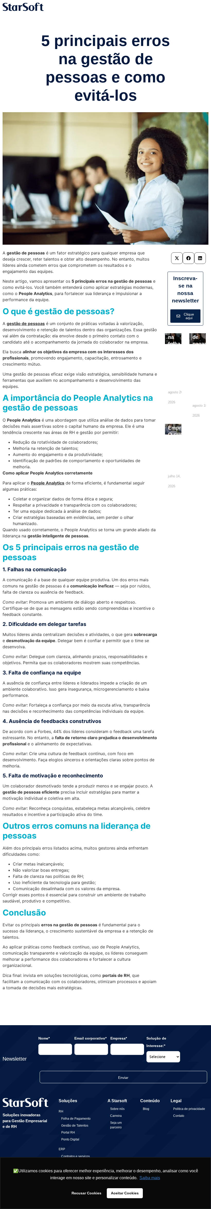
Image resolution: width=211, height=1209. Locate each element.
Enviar (123, 1077)
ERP (62, 1149)
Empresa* (118, 1038)
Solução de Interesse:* (156, 1042)
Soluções (68, 1101)
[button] (177, 258)
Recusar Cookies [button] (86, 1193)
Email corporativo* (90, 1038)
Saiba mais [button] (149, 1178)
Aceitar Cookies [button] (125, 1193)
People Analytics (47, 482)
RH (61, 1111)
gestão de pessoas (26, 323)
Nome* (44, 1038)
